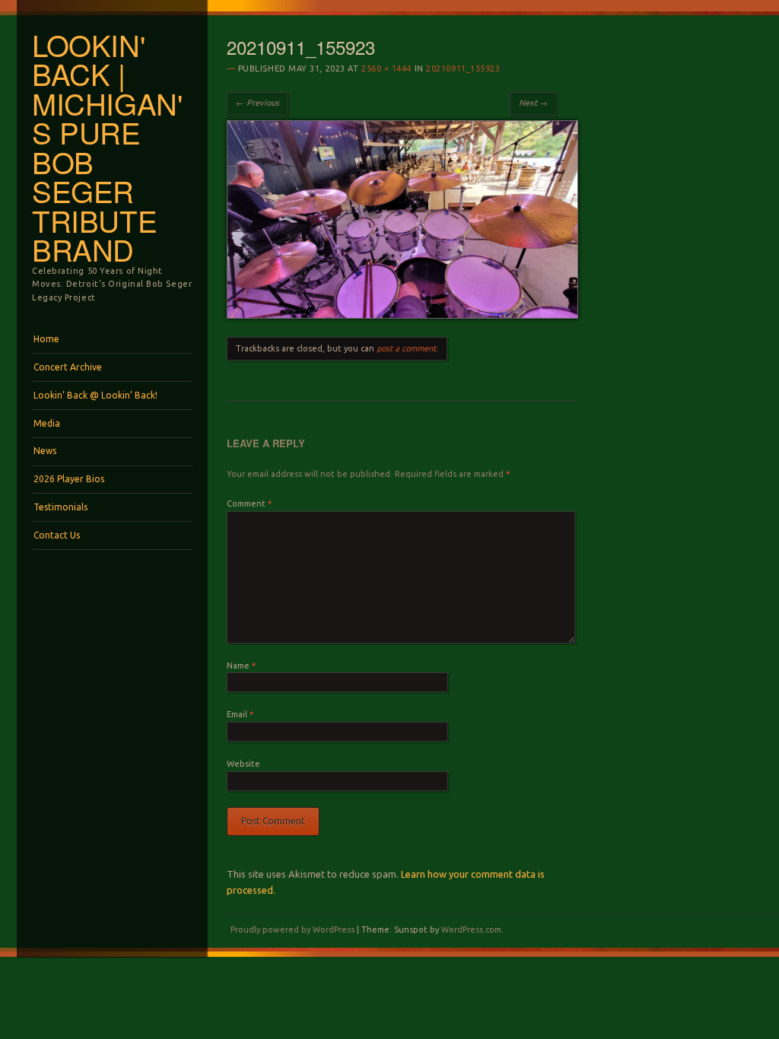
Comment (249, 503)
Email (240, 714)
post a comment (406, 348)
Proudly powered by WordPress (293, 929)
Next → (533, 102)
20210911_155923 (463, 68)
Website (243, 763)
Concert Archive (67, 367)
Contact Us (56, 535)
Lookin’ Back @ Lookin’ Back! (95, 395)
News (44, 451)
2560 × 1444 (386, 68)
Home (46, 339)
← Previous (257, 102)
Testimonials (60, 507)
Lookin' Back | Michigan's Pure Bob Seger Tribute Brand (107, 147)
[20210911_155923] (402, 315)
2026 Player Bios (68, 479)
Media (46, 423)
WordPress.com (471, 929)
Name (241, 665)
